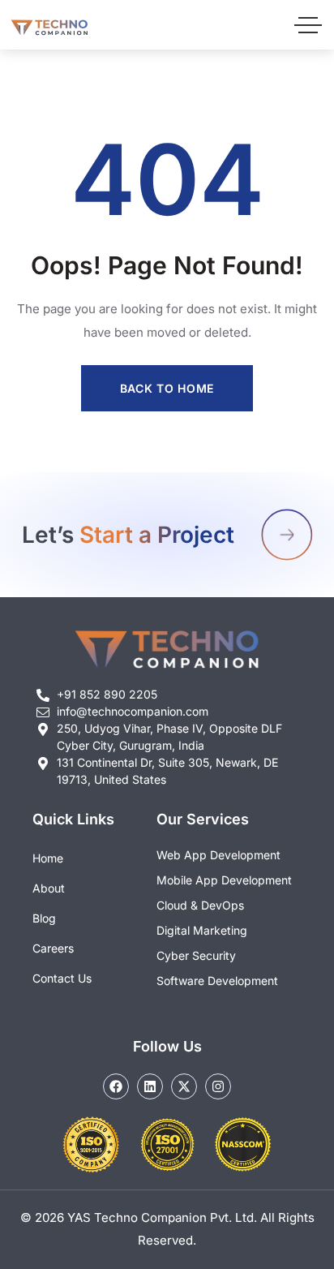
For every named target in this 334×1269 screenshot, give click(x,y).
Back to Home (167, 388)
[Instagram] (218, 1086)
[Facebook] (116, 1086)
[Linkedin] (150, 1086)
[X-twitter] (184, 1086)
